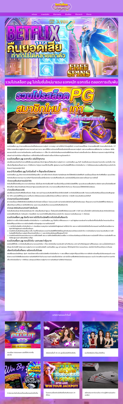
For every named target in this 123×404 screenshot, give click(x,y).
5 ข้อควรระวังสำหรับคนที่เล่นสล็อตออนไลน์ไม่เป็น (22, 393)
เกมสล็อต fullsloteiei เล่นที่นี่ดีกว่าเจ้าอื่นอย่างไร (20, 353)
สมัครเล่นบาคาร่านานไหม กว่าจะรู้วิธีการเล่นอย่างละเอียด (100, 393)
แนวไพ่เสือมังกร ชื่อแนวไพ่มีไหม (95, 353)
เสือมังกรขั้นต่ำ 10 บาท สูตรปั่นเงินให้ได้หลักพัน (61, 353)
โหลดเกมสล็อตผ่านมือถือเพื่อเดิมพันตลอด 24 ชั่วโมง (60, 393)
